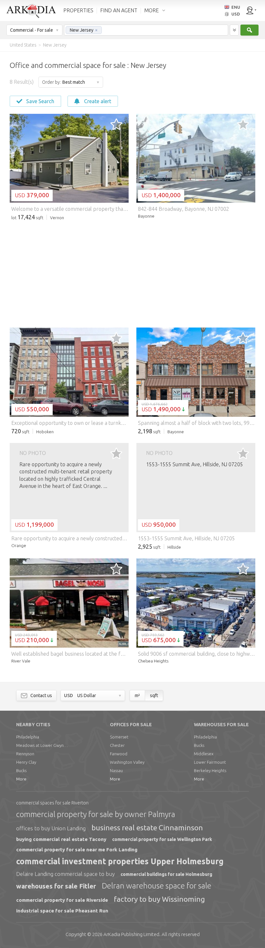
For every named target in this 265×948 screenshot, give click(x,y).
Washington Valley (127, 762)
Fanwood (118, 753)
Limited (131, 934)
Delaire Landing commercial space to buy (65, 874)
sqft (154, 695)
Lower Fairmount (210, 762)
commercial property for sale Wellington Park (162, 839)
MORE (151, 10)
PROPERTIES (78, 10)
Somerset (119, 737)
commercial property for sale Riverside (62, 900)
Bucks (21, 770)
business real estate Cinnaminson (147, 828)
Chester (117, 745)
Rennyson (25, 753)
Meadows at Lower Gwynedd (42, 745)
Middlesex (203, 753)
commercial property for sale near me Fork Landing (76, 849)
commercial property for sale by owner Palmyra (95, 814)
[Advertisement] (132, 274)
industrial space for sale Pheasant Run (62, 910)
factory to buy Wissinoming (159, 899)
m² (137, 695)
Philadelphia (27, 737)
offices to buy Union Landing (51, 828)
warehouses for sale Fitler (56, 886)
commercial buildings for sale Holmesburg (166, 874)
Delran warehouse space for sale (156, 885)
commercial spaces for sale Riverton (52, 802)
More (21, 779)
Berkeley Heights (210, 770)
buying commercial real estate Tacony (61, 839)
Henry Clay (26, 762)
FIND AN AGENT (118, 10)
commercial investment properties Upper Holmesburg (120, 861)
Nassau (116, 770)
